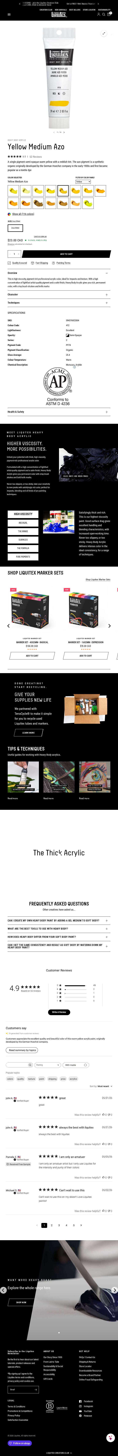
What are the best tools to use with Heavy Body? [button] (38, 928)
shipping (52, 1079)
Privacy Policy (14, 1415)
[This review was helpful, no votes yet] (103, 1115)
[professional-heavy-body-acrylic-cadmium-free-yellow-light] (38, 190)
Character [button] (13, 294)
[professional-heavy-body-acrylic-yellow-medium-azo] (63, 190)
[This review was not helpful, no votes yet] (109, 1115)
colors (10, 1079)
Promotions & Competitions (20, 1411)
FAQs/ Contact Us (87, 1357)
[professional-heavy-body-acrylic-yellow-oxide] (63, 203)
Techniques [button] (14, 302)
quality (20, 1079)
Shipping (11, 244)
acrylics (73, 1079)
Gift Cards (48, 1378)
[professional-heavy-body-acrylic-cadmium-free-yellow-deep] (100, 190)
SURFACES (23, 540)
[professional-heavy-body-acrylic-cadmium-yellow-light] (50, 190)
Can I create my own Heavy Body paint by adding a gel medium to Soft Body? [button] (53, 920)
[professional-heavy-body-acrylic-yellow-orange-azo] (13, 203)
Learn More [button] (62, 1408)
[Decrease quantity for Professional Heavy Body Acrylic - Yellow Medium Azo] (10, 254)
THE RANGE (23, 531)
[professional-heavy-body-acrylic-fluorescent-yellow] (88, 203)
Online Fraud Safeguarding (90, 1379)
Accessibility (49, 1374)
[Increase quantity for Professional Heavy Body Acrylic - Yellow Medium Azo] (18, 254)
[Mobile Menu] (10, 14)
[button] (59, 1453)
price (63, 1079)
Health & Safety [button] (16, 411)
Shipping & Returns (87, 1361)
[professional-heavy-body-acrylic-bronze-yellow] (38, 203)
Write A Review (59, 1012)
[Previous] (19, 4)
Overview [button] (12, 273)
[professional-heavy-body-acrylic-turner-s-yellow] (50, 203)
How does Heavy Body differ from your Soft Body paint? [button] (42, 936)
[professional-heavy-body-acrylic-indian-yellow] (25, 203)
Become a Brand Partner (90, 1375)
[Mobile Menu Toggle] (9, 14)
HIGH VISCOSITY (23, 514)
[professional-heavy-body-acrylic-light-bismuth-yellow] (25, 190)
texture (31, 1079)
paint (41, 1079)
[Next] (98, 4)
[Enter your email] (36, 1389)
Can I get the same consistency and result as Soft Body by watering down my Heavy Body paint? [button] (55, 946)
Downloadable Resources (90, 1370)
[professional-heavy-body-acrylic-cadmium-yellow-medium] (88, 190)
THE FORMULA (23, 548)
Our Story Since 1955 (52, 1357)
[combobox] (47, 1065)
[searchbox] (16, 1065)
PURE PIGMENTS (23, 557)
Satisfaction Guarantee (18, 1420)
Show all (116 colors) (23, 214)
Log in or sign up (40, 236)
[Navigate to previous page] (37, 1225)
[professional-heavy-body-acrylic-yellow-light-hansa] (13, 190)
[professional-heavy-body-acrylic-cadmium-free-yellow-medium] (75, 190)
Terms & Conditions (16, 1406)
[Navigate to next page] (81, 1225)
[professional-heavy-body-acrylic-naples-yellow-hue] (75, 203)
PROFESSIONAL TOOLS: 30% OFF (70, 4)
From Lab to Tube (51, 1361)
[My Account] (98, 14)
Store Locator (85, 1366)
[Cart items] (108, 14)
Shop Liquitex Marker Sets (98, 579)
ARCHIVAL (23, 523)
